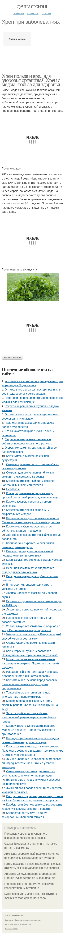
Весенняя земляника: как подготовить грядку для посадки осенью (28, 570)
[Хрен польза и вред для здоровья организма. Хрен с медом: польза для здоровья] (32, 287)
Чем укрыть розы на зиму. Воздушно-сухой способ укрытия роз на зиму (31, 636)
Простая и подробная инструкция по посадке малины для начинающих (32, 400)
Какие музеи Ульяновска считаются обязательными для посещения (27, 528)
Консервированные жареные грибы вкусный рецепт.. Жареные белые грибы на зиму (30, 705)
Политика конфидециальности (18, 924)
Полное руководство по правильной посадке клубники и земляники (27, 553)
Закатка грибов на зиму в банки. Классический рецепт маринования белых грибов (29, 717)
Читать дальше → (12, 357)
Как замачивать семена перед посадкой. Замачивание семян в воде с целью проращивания (30, 684)
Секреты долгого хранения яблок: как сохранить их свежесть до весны (28, 474)
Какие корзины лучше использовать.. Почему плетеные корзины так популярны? (30, 653)
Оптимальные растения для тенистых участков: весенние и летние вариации (28, 773)
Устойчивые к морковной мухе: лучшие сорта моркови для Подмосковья (32, 383)
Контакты (9, 920)
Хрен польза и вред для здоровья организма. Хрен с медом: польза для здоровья (31, 80)
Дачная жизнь (32, 7)
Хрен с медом (17, 38)
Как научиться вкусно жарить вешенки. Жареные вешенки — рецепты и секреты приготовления (29, 730)
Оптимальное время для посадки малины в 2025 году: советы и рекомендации (31, 391)
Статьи (46, 13)
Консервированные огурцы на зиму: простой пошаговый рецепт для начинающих (31, 495)
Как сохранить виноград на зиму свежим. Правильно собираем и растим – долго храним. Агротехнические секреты (32, 750)
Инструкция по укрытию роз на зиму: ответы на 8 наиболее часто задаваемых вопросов (32, 798)
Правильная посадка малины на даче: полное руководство (28, 425)
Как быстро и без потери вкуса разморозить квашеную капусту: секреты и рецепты (32, 806)
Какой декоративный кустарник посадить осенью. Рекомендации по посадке (30, 740)
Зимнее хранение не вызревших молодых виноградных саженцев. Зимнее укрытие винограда (31, 763)
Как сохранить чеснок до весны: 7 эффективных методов (25, 512)
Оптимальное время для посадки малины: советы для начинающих (30, 416)
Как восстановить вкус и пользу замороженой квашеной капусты (24, 815)
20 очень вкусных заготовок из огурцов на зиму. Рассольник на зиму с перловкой (31, 628)
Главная (18, 13)
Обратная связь (11, 928)
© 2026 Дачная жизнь (14, 915)
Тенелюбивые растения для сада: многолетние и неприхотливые (26, 694)
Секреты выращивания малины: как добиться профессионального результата (28, 441)
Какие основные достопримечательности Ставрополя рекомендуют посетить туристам (31, 520)
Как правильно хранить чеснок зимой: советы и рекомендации (28, 545)
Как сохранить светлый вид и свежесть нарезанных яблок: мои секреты (29, 483)
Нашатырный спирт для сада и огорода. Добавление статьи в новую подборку (30, 674)
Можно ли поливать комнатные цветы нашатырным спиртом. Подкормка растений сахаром (30, 663)
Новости (32, 13)
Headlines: (13, 489)
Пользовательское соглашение (28, 920)
